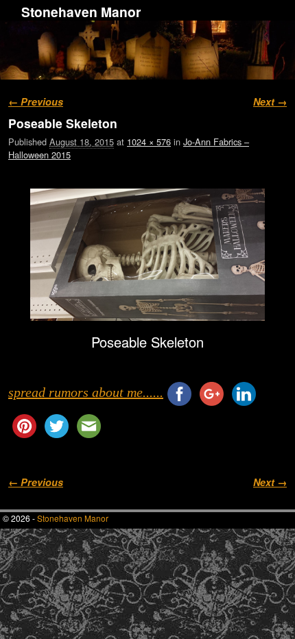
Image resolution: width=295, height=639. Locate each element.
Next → (270, 101)
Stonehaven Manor (81, 11)
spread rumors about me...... (85, 392)
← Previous (35, 101)
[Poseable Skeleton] (147, 254)
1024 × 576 (149, 141)
